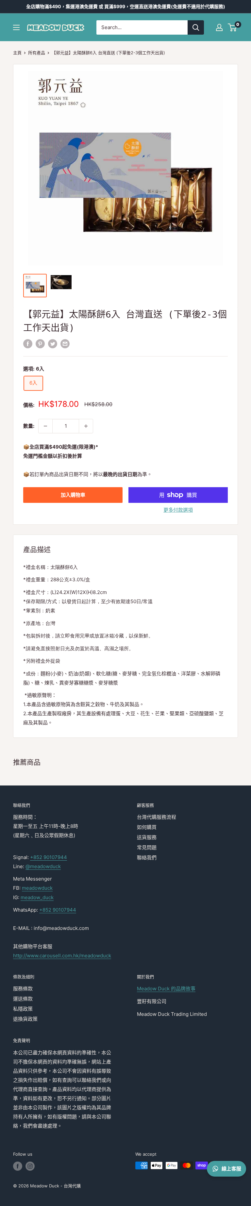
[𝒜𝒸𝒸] (219, 27)
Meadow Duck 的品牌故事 (166, 988)
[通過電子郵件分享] (65, 344)
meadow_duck (37, 897)
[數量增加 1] (86, 426)
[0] (232, 27)
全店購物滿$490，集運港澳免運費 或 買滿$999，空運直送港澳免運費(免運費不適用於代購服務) (125, 6)
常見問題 (147, 847)
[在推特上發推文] (52, 344)
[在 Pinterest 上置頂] (40, 344)
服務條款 (23, 988)
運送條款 (23, 999)
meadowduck (37, 888)
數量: (28, 426)
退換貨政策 (25, 1019)
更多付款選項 (178, 510)
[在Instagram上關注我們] (30, 1166)
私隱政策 (23, 1009)
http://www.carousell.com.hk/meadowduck (62, 955)
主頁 (17, 52)
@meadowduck (43, 866)
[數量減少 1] (45, 426)
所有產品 (36, 52)
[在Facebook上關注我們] (17, 1166)
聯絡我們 (147, 857)
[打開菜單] (16, 27)
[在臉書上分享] (27, 344)
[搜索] (196, 27)
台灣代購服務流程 (156, 817)
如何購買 (147, 827)
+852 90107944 (48, 857)
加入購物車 (73, 495)
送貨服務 (147, 837)
